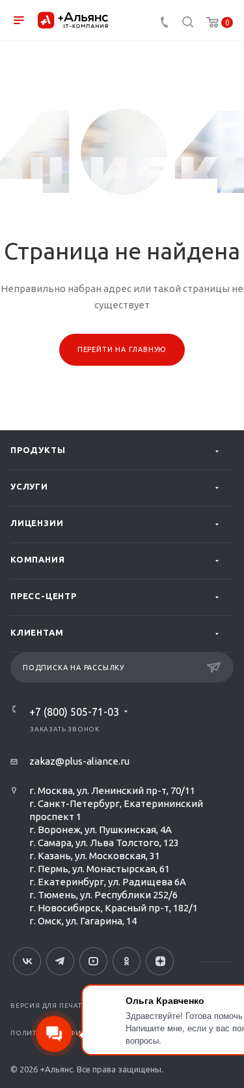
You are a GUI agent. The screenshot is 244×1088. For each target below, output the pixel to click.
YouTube (93, 961)
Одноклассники (127, 961)
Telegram (60, 961)
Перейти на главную (122, 349)
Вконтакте (27, 961)
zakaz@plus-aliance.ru (79, 761)
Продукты (37, 449)
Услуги (29, 486)
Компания (37, 559)
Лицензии (36, 522)
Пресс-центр (43, 595)
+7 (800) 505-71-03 (74, 712)
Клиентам (36, 632)
